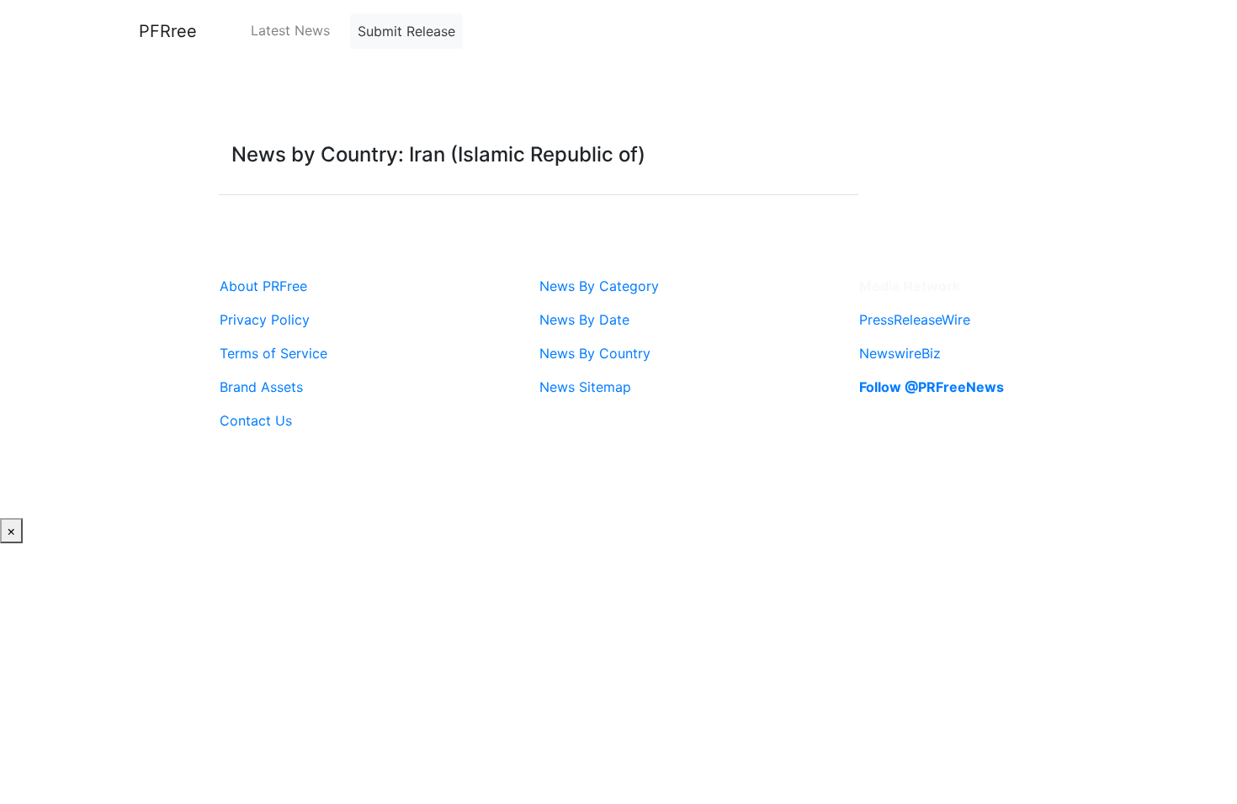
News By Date (584, 319)
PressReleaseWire (914, 319)
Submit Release (406, 31)
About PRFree (263, 286)
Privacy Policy (265, 319)
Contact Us (256, 420)
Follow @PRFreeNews (931, 386)
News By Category (599, 286)
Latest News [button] (290, 30)
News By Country (594, 353)
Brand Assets (261, 386)
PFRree (168, 31)
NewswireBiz (900, 353)
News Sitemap (585, 386)
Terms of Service (273, 353)
